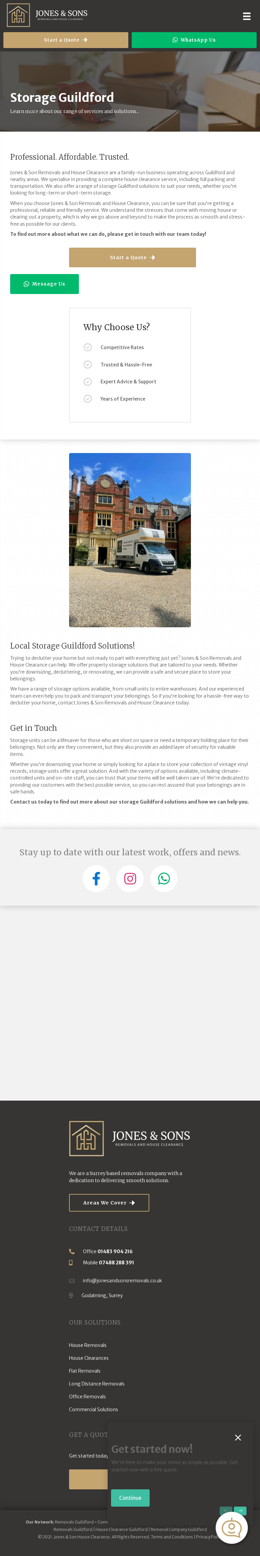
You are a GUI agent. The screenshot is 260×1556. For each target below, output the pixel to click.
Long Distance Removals (97, 1384)
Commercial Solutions (93, 1409)
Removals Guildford (74, 1522)
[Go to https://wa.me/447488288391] (163, 878)
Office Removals (87, 1397)
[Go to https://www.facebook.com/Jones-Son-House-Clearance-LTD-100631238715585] (96, 878)
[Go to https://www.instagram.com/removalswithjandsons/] (130, 878)
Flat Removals (85, 1371)
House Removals (88, 1345)
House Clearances (89, 1358)
